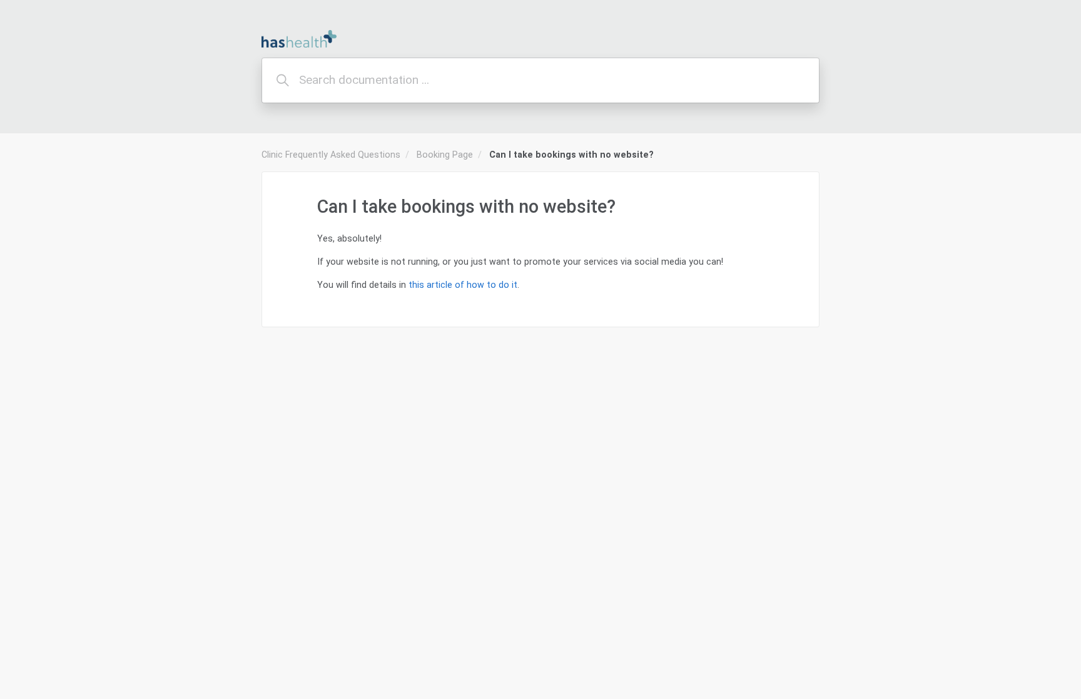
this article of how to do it (463, 285)
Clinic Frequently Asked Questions (330, 155)
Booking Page (445, 155)
